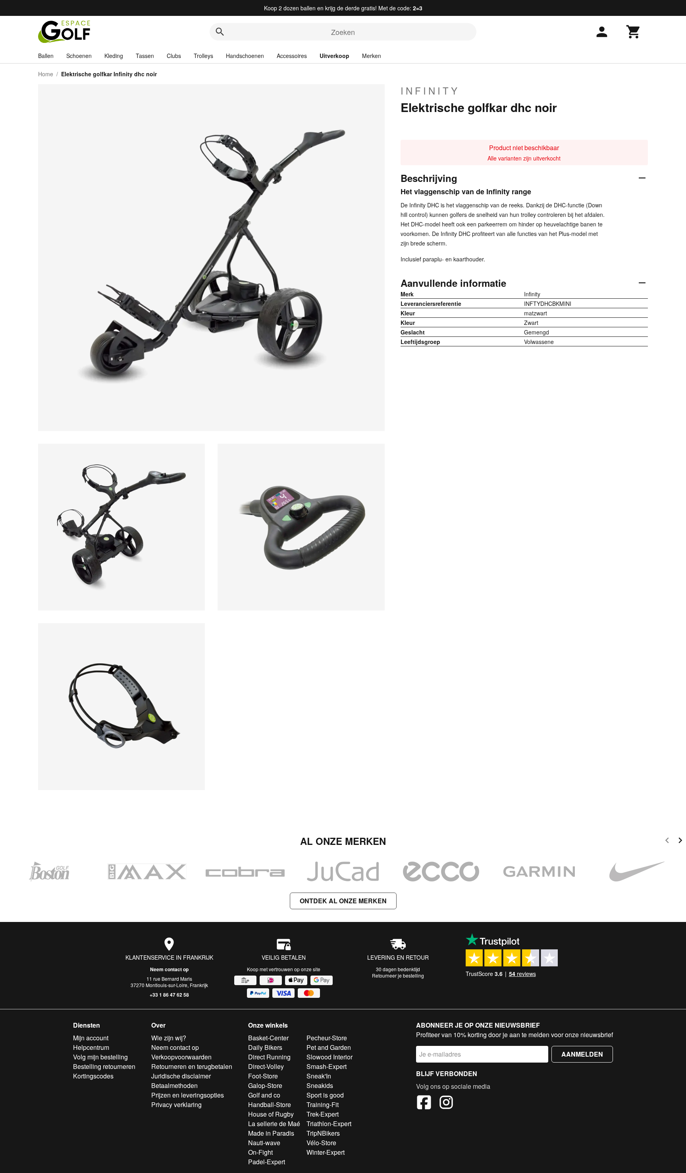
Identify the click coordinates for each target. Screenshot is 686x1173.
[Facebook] (424, 1103)
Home (45, 74)
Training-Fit (322, 1104)
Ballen (46, 56)
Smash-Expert (326, 1066)
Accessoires (292, 56)
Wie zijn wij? (168, 1037)
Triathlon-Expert (328, 1123)
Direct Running (269, 1056)
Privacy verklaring (176, 1104)
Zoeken (343, 32)
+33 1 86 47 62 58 (169, 994)
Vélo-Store (321, 1142)
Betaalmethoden (174, 1085)
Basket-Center (268, 1037)
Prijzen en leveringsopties (187, 1095)
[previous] (667, 841)
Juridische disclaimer (181, 1075)
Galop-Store (265, 1085)
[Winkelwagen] (634, 32)
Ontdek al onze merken (343, 900)
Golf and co (264, 1095)
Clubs (174, 56)
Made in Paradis (271, 1133)
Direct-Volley (266, 1066)
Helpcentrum (91, 1047)
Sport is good (325, 1095)
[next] (680, 841)
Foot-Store (263, 1075)
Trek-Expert (322, 1114)
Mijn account (90, 1037)
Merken (371, 56)
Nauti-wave (264, 1142)
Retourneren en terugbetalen (191, 1066)
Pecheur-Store (326, 1037)
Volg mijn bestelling (100, 1056)
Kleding (113, 56)
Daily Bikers (265, 1047)
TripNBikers (323, 1133)
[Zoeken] (219, 32)
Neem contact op (169, 969)
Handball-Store (269, 1104)
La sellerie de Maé (274, 1123)
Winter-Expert (325, 1152)
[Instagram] (446, 1103)
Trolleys (203, 56)
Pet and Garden (328, 1047)
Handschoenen (245, 56)
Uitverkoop (334, 56)
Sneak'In (318, 1075)
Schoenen (79, 56)
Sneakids (319, 1085)
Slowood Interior (329, 1056)
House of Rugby (271, 1114)
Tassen (145, 56)
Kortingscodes (93, 1075)
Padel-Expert (266, 1161)
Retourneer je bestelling (398, 975)
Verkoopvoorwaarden (181, 1056)
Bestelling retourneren (104, 1066)
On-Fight (260, 1152)
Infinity (430, 90)
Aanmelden (582, 1054)
